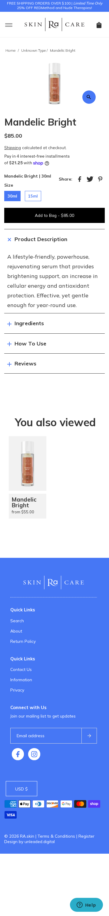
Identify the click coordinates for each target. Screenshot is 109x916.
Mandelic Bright (24, 502)
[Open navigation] (9, 24)
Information (21, 679)
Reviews (25, 363)
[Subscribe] (89, 735)
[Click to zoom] (89, 97)
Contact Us (21, 669)
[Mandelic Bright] (27, 463)
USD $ (21, 788)
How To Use (30, 343)
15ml (33, 196)
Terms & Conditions (56, 836)
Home (10, 50)
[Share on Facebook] (79, 178)
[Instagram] (34, 754)
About (16, 630)
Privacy (17, 689)
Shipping (12, 147)
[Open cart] (99, 24)
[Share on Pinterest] (100, 178)
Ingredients (29, 323)
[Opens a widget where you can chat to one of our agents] (86, 905)
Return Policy (23, 641)
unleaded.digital (40, 841)
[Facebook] (18, 754)
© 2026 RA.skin (19, 836)
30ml (12, 196)
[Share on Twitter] (89, 178)
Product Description (41, 239)
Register (86, 836)
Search (17, 620)
